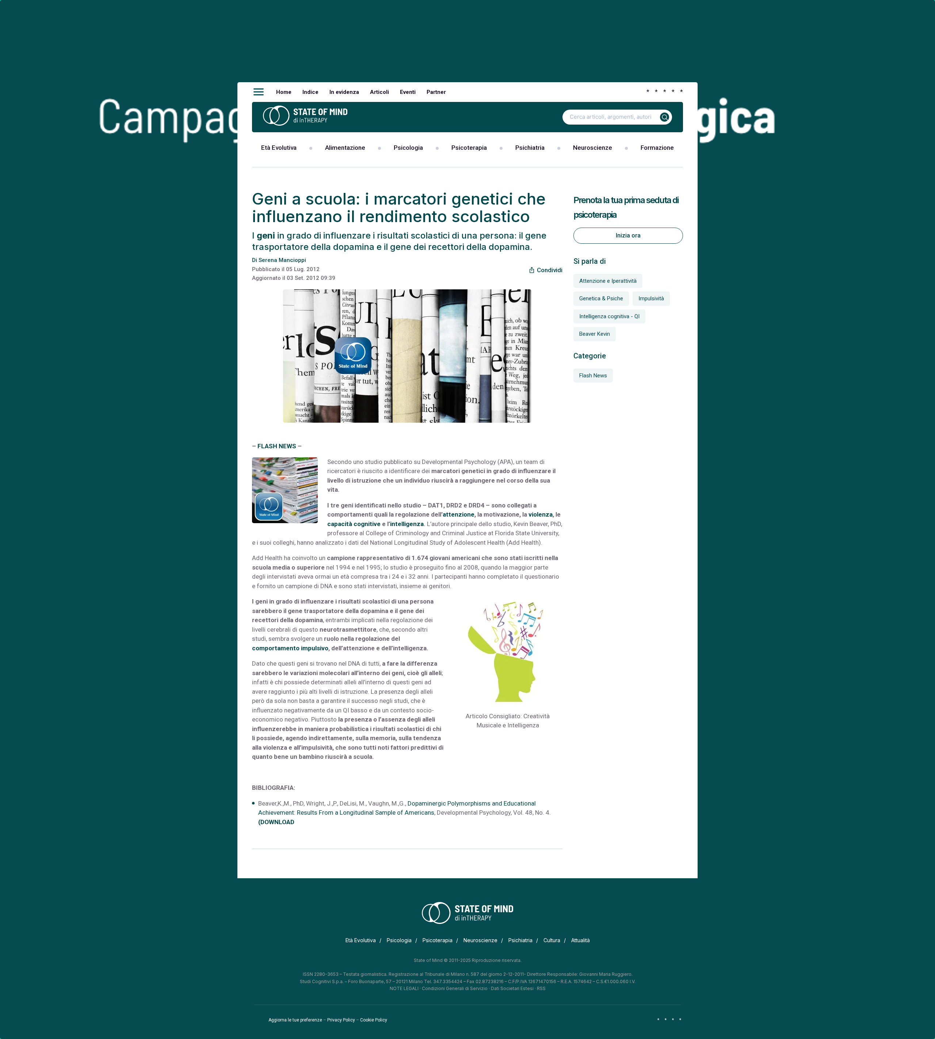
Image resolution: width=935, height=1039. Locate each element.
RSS (541, 988)
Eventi (408, 92)
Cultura (551, 940)
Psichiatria (530, 147)
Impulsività (651, 298)
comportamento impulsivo (290, 648)
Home (283, 92)
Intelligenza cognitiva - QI (609, 316)
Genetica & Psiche (601, 298)
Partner (436, 92)
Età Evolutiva (279, 147)
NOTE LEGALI (404, 988)
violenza (540, 514)
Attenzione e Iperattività (608, 281)
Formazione (657, 147)
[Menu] (258, 92)
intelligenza (407, 524)
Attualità (580, 940)
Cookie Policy (373, 1020)
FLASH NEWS (276, 446)
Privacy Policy (341, 1020)
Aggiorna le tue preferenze (295, 1020)
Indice (310, 92)
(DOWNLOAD (276, 822)
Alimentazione (345, 147)
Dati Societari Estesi (512, 988)
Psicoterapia (469, 147)
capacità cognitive (354, 524)
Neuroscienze (592, 147)
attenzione (458, 514)
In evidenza (344, 92)
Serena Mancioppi (282, 260)
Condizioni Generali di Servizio (455, 988)
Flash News (593, 375)
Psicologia (408, 147)
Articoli (379, 92)
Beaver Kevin (594, 334)
